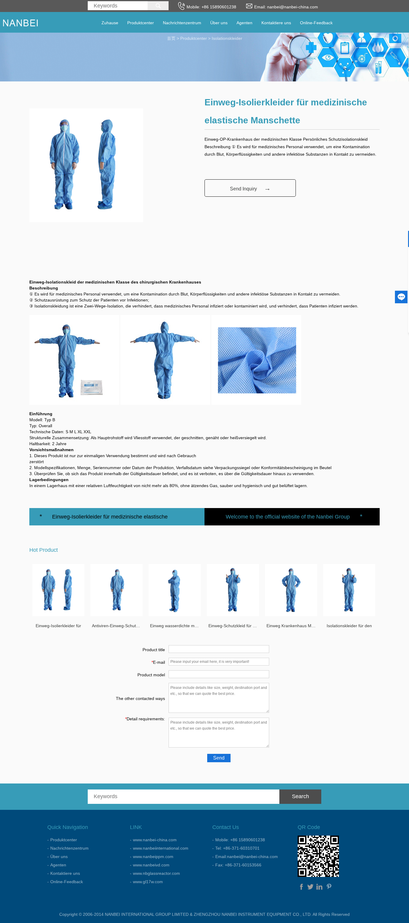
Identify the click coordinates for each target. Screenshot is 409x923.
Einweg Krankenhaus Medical (291, 625)
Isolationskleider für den (349, 625)
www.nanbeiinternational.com (160, 848)
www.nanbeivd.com (151, 865)
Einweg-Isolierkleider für (58, 625)
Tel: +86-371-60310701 (237, 848)
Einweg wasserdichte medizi (175, 625)
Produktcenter (140, 22)
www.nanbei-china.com (155, 839)
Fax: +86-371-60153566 (238, 865)
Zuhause (110, 22)
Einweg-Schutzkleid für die (233, 625)
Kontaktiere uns (276, 22)
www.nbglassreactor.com (156, 873)
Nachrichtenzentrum (182, 22)
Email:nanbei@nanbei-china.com (246, 856)
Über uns (219, 22)
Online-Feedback (316, 22)
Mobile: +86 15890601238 (240, 839)
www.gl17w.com (148, 881)
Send (219, 757)
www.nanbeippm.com (153, 856)
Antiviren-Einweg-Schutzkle (117, 625)
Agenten (244, 22)
